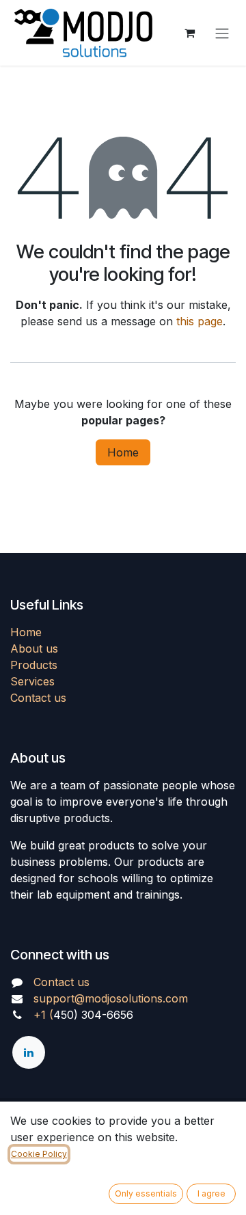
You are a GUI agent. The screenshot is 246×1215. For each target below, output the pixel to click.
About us (34, 648)
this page (199, 321)
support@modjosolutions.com (110, 998)
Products (33, 665)
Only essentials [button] (146, 1193)
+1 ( (43, 1015)
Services (32, 681)
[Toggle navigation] (222, 32)
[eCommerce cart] (189, 32)
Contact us (38, 698)
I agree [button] (211, 1193)
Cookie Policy (39, 1154)
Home (123, 452)
